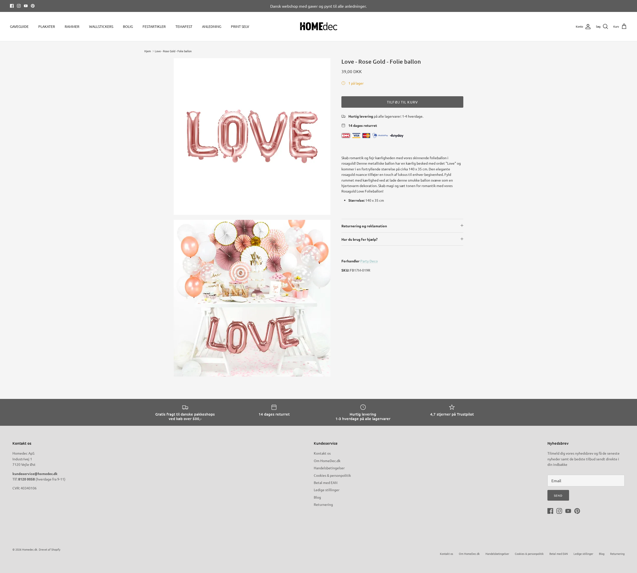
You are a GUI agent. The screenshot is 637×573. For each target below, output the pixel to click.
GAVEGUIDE (19, 26)
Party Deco (369, 261)
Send (558, 495)
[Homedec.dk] (318, 26)
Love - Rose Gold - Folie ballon (173, 51)
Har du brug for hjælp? (359, 239)
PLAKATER (46, 26)
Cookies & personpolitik (332, 475)
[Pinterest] (33, 6)
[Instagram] (19, 6)
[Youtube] (26, 6)
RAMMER (72, 26)
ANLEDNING (211, 26)
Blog (317, 497)
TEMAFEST (183, 26)
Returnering (323, 504)
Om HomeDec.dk (327, 460)
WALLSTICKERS (101, 26)
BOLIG (128, 26)
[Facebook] (12, 6)
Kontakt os (322, 453)
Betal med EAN (325, 482)
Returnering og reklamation (364, 226)
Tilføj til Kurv (402, 102)
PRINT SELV (240, 26)
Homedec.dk (29, 549)
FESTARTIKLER (154, 26)
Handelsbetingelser (329, 468)
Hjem (147, 51)
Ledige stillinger (326, 489)
